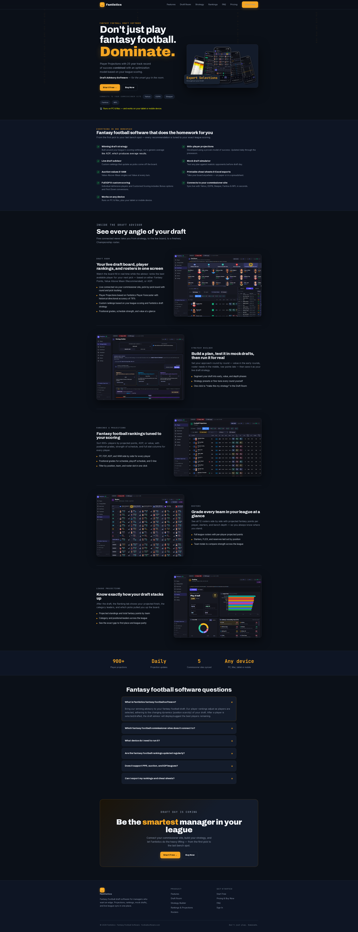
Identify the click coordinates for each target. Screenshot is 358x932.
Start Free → (110, 87)
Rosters (174, 912)
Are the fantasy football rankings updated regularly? (155, 753)
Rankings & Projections (182, 907)
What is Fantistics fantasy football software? (150, 702)
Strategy (199, 4)
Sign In (220, 907)
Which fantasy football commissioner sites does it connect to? (160, 728)
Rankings (213, 4)
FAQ (224, 4)
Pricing (233, 4)
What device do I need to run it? (142, 740)
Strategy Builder (178, 903)
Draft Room (185, 4)
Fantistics (111, 4)
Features (171, 4)
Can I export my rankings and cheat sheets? (150, 778)
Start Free (250, 4)
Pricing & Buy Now (225, 898)
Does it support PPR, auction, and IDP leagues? (151, 765)
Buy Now (129, 87)
